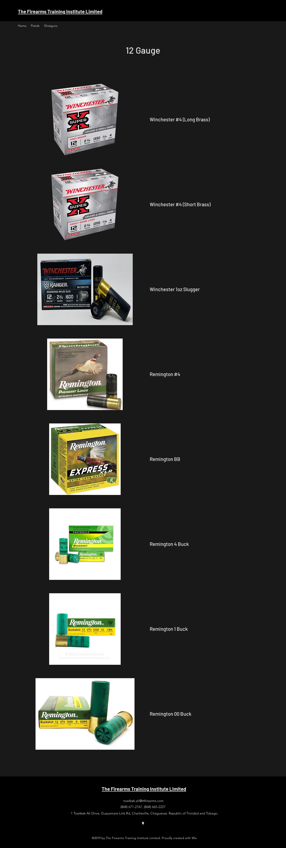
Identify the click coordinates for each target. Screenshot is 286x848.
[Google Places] (143, 823)
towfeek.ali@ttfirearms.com (143, 801)
